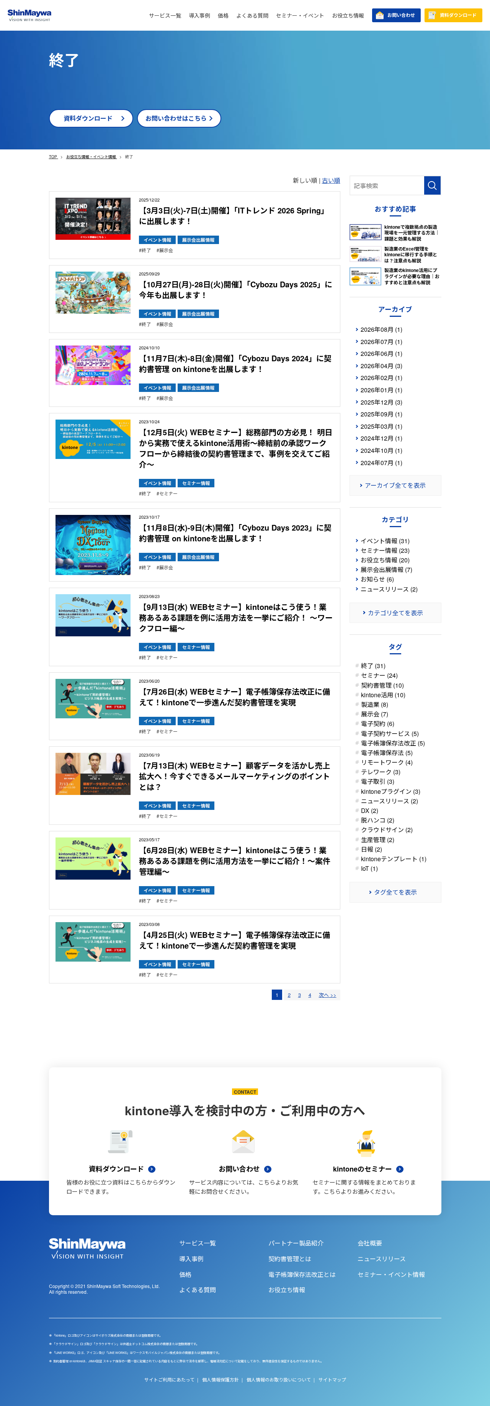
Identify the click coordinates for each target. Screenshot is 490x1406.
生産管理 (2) (377, 839)
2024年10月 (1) (381, 450)
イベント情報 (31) (385, 540)
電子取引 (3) (377, 781)
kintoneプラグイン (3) (390, 791)
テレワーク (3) (380, 771)
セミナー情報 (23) (385, 550)
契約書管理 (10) (382, 685)
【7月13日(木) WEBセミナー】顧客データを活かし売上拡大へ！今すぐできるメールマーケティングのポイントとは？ (234, 776)
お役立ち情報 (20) (385, 560)
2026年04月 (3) (381, 365)
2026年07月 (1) (381, 341)
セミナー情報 (196, 483)
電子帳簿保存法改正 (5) (393, 743)
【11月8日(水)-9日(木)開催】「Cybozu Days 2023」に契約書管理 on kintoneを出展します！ (235, 533)
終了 (146, 250)
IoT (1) (369, 868)
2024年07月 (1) (381, 462)
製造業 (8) (374, 704)
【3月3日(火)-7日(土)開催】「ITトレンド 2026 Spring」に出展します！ (233, 215)
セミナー (168, 493)
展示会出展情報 (198, 239)
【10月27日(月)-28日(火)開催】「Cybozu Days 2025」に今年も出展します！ (235, 289)
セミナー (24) (379, 675)
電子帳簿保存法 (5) (387, 752)
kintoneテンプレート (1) (393, 858)
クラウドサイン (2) (387, 829)
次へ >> (327, 994)
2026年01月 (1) (381, 389)
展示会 (166, 250)
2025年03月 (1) (381, 426)
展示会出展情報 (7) (386, 569)
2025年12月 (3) (381, 402)
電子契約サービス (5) (390, 733)
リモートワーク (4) (387, 762)
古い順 (331, 180)
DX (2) (369, 810)
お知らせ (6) (377, 579)
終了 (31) (373, 665)
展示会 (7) (374, 714)
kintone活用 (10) (383, 694)
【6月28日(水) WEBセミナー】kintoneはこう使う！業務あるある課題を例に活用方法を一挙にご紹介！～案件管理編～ (234, 860)
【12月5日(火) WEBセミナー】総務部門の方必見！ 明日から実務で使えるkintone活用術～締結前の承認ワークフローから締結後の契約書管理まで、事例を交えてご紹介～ (235, 448)
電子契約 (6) (377, 723)
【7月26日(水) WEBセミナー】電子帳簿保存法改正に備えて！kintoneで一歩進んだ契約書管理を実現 (234, 697)
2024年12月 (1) (381, 438)
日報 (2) (371, 849)
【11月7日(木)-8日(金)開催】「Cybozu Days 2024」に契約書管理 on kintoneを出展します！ (235, 363)
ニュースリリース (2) (389, 589)
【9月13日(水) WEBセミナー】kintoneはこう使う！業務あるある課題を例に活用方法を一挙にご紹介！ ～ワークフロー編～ (236, 617)
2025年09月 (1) (381, 414)
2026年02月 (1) (381, 377)
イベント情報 (157, 239)
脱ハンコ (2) (377, 820)
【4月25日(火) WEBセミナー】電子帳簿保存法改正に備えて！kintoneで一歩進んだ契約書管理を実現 (234, 940)
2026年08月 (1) (381, 329)
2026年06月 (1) (381, 353)
